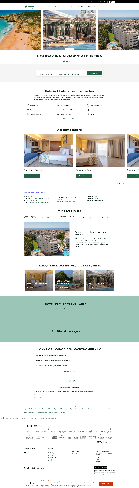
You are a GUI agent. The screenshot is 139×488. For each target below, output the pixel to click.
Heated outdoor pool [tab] (103, 218)
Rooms (51, 7)
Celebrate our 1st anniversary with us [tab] (30, 217)
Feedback (98, 461)
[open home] (2, 418)
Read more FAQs (69, 371)
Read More (67, 99)
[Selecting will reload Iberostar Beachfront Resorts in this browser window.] (29, 437)
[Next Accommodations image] (123, 184)
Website (36, 394)
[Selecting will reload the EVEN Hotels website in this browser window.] (46, 437)
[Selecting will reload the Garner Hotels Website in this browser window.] (69, 437)
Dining (64, 7)
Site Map (98, 457)
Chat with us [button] (30, 1)
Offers (90, 7)
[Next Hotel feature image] (72, 50)
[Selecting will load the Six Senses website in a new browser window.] (28, 431)
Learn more (98, 472)
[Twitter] (28, 452)
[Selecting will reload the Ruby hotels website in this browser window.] (103, 431)
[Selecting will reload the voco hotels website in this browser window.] (96, 431)
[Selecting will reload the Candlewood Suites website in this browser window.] (109, 437)
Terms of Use (75, 453)
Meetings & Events (81, 7)
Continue (105, 483)
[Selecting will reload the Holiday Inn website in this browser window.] (62, 437)
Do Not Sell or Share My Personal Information (104, 453)
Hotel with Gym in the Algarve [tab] (67, 217)
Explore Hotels (75, 451)
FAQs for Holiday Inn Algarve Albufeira (69, 348)
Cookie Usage (99, 459)
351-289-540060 (37, 198)
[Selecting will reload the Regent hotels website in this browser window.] (36, 431)
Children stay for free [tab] (49, 218)
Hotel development (52, 459)
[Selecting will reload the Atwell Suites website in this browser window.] (83, 437)
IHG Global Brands (52, 457)
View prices (94, 73)
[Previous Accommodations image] (117, 184)
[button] (112, 2)
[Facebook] (25, 452)
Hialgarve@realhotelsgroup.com (38, 202)
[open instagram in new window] (69, 381)
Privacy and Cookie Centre (102, 451)
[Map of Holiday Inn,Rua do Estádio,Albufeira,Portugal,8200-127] (35, 192)
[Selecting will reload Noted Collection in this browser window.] (89, 431)
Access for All (51, 454)
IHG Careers (51, 455)
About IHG (50, 452)
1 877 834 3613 (41, 468)
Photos (96, 7)
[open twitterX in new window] (73, 381)
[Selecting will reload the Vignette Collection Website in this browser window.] (62, 431)
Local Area (71, 7)
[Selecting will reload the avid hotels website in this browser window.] (75, 437)
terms (91, 484)
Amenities (57, 7)
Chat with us (51, 460)
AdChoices (98, 455)
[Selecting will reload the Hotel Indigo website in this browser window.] (80, 431)
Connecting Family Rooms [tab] (86, 218)
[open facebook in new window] (65, 381)
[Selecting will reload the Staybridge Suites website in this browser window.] (92, 437)
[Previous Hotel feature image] (67, 50)
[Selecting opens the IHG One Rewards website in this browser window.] (104, 441)
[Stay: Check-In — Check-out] (46, 74)
